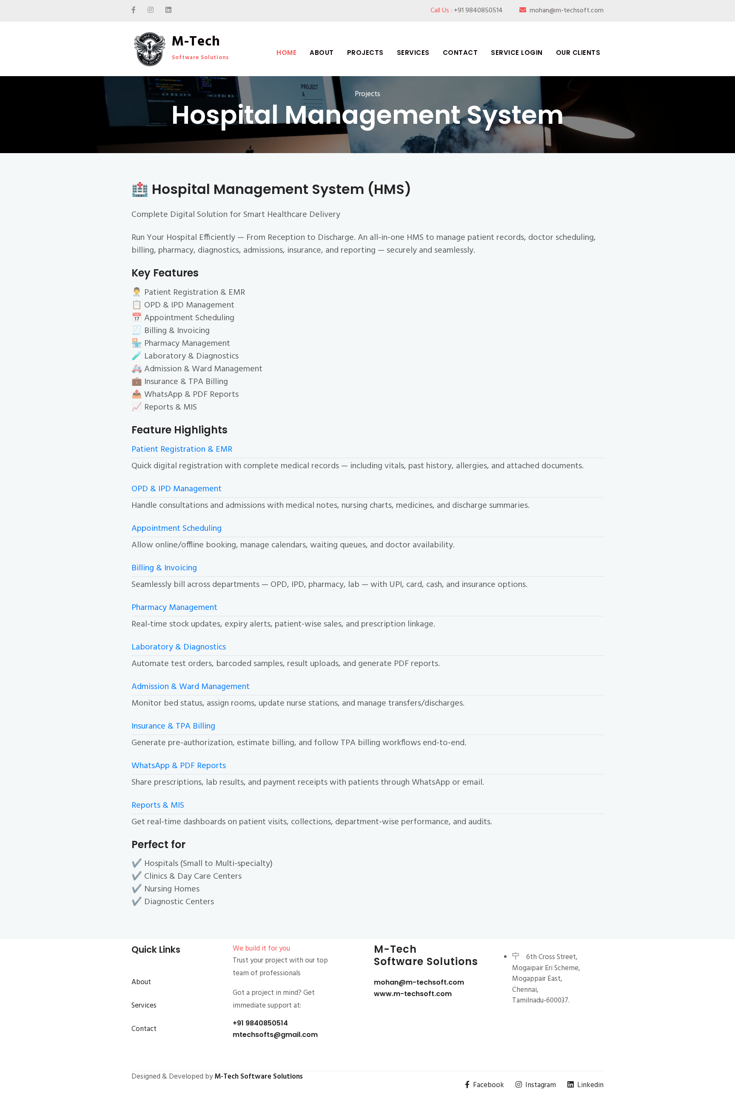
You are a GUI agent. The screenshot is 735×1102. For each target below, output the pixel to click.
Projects (365, 52)
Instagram (540, 1085)
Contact (460, 52)
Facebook (488, 1085)
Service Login (517, 52)
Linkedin (590, 1085)
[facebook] (133, 10)
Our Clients (578, 52)
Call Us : (466, 10)
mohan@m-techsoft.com (419, 982)
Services (413, 52)
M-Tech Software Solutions (258, 1076)
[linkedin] (168, 10)
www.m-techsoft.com (413, 994)
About (322, 52)
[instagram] (150, 10)
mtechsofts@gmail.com (275, 1034)
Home (286, 52)
